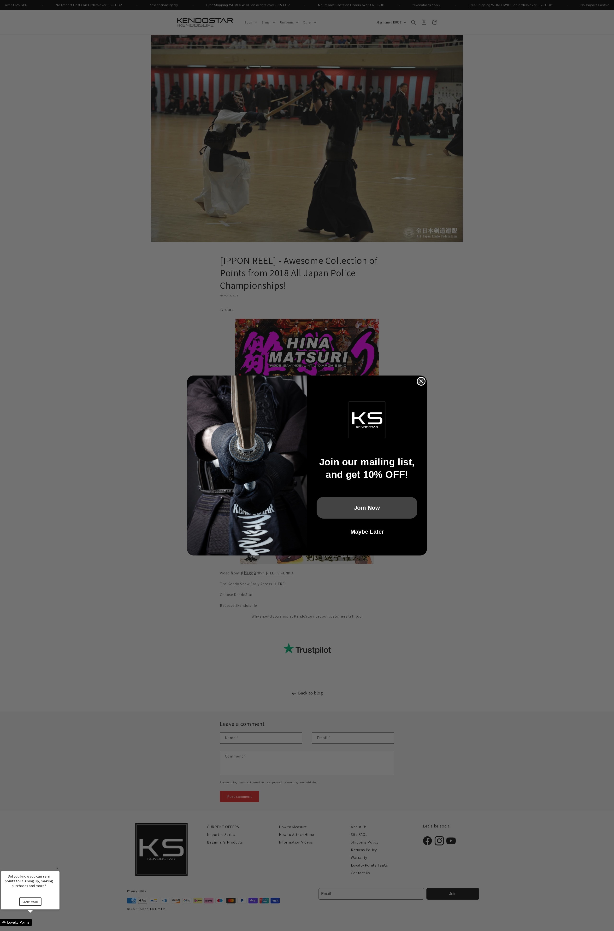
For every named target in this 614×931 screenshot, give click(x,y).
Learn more (30, 901)
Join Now (367, 507)
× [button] (57, 868)
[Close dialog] (421, 381)
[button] (36, 922)
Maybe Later (367, 531)
